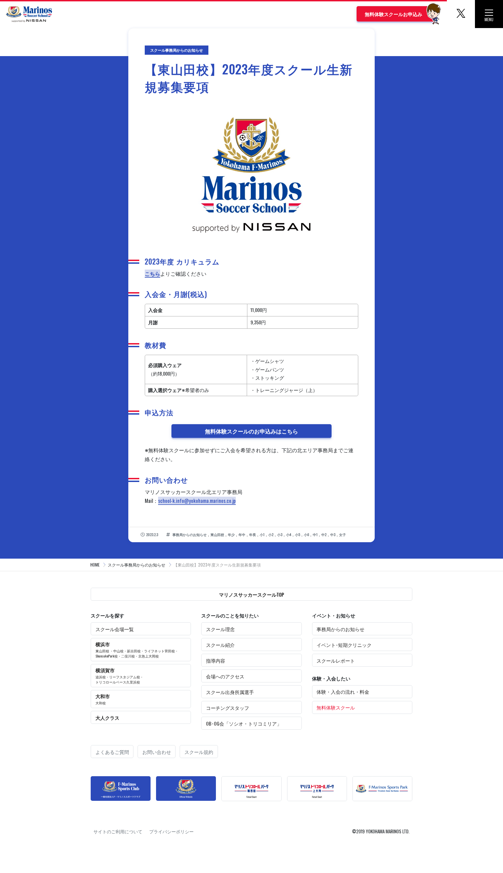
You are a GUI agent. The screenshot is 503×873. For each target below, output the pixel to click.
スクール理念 (220, 629)
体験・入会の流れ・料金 (343, 691)
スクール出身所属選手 (230, 691)
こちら (152, 273)
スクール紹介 (220, 644)
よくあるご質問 (112, 751)
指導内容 (215, 660)
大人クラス (107, 717)
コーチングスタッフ (227, 707)
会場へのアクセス (225, 676)
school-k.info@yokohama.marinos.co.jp (197, 500)
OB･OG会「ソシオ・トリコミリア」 (244, 723)
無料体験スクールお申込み (393, 13)
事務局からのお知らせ (340, 629)
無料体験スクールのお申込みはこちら (251, 431)
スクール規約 (198, 751)
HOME (95, 565)
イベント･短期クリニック (344, 644)
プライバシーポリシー (171, 831)
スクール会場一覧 (114, 629)
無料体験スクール (336, 707)
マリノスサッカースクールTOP (251, 594)
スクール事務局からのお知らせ (136, 565)
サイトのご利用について (117, 831)
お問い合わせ (156, 751)
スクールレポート (336, 660)
